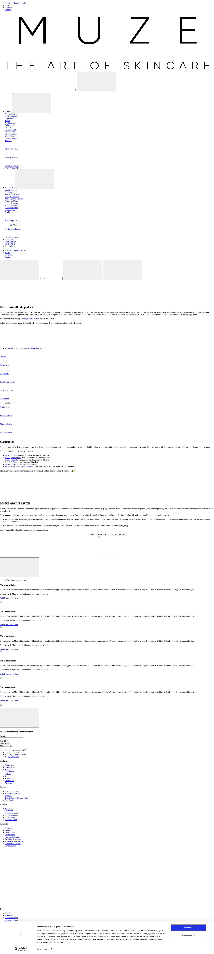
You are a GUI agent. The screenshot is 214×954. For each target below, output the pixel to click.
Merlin (7, 464)
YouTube (39, 319)
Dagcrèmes (4, 365)
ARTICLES (10, 187)
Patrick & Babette (12, 462)
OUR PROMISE (11, 168)
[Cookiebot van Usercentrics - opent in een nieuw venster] (21, 949)
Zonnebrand (9, 778)
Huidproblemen (11, 820)
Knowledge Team (12, 220)
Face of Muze (10, 246)
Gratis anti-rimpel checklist (15, 3)
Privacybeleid (100, 936)
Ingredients (9, 239)
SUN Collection (11, 149)
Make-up (8, 783)
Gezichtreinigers (6, 390)
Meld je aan (5, 743)
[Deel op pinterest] (23, 905)
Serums (3, 357)
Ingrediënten (10, 817)
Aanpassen (187, 935)
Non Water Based (12, 237)
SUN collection (6, 415)
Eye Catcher (10, 800)
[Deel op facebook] (23, 867)
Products (8, 111)
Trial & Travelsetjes (7, 382)
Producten (9, 811)
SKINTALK (10, 244)
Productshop (10, 835)
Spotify (23, 319)
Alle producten (6, 432)
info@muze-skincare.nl (17, 754)
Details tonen (43, 949)
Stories (7, 5)
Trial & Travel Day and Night (16, 798)
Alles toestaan (188, 928)
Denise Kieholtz (11, 460)
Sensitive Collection (13, 166)
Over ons (8, 7)
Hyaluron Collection (13, 229)
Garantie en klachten (13, 844)
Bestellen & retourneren (14, 839)
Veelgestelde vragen (13, 837)
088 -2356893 (13, 757)
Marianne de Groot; (31, 466)
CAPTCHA (5, 741)
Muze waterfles (6, 424)
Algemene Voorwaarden (14, 841)
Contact (8, 10)
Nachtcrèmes (5, 407)
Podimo (30, 319)
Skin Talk (9, 808)
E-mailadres (5, 736)
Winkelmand (10, 832)
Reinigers (8, 774)
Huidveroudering (11, 815)
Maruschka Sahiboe (12, 466)
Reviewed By (10, 242)
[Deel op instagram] (23, 886)
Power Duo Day (11, 791)
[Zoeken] (96, 81)
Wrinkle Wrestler (11, 157)
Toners (7, 776)
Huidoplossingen (11, 813)
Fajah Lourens (10, 455)
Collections (4, 399)
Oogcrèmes (4, 374)
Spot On (8, 796)
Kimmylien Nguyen (13, 458)
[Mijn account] (19, 90)
